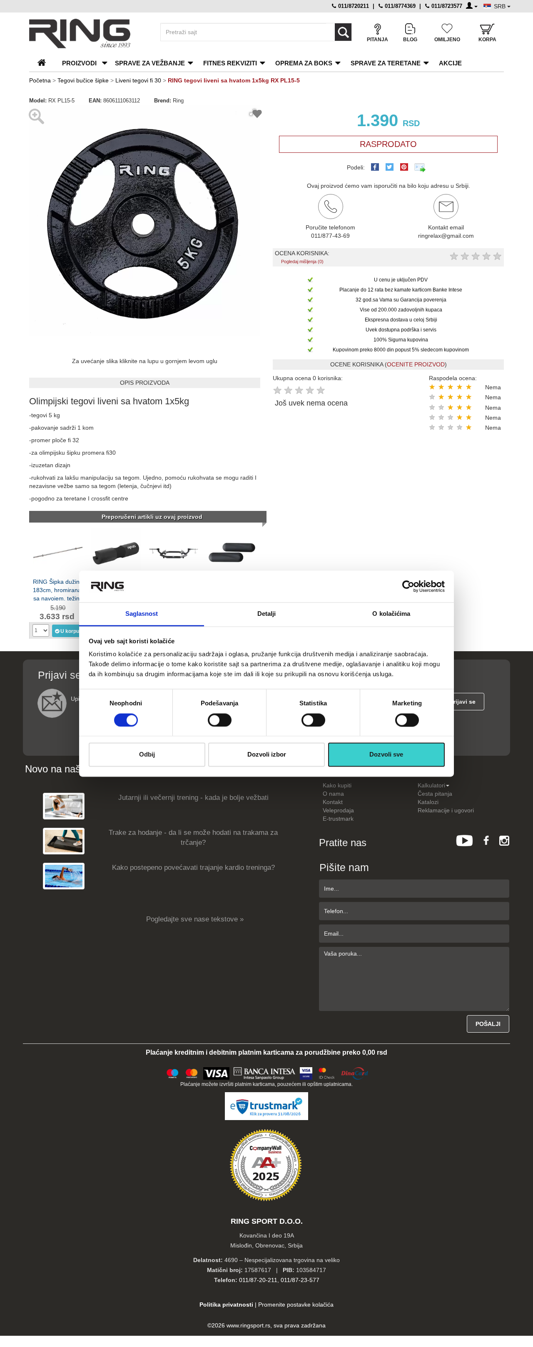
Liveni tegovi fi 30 (138, 80)
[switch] (220, 720)
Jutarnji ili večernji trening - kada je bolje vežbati (193, 798)
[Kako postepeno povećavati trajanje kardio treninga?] (64, 876)
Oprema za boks (303, 63)
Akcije (450, 63)
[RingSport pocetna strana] (45, 63)
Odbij (147, 754)
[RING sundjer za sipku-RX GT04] (116, 551)
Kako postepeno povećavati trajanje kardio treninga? (193, 867)
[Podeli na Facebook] (375, 167)
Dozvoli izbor (266, 754)
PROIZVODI (79, 63)
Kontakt (333, 802)
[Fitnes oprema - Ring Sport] (87, 33)
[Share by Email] (420, 167)
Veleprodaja (338, 810)
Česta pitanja (435, 793)
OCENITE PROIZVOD (416, 364)
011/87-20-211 (258, 1280)
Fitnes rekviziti (230, 63)
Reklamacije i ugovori (446, 810)
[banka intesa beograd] (265, 1072)
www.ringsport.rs (248, 1325)
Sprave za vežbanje (150, 63)
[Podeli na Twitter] (390, 167)
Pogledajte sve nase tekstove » (195, 919)
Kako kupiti (337, 785)
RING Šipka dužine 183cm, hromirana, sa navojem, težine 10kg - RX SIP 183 (58, 589)
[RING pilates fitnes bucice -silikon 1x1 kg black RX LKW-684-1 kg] (232, 551)
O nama (333, 793)
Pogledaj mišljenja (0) (302, 261)
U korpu (69, 631)
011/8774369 (399, 6)
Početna (40, 80)
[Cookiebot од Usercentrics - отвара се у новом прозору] (408, 586)
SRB (500, 6)
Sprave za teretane (386, 63)
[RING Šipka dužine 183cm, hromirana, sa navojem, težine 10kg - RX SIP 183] (58, 551)
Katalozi (428, 802)
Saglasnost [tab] (141, 613)
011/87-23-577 (300, 1280)
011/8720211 (352, 6)
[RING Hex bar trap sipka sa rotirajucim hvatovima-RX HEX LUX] (174, 551)
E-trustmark (338, 818)
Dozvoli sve (386, 754)
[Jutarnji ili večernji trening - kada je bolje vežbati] (64, 806)
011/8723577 (446, 6)
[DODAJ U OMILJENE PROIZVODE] (257, 115)
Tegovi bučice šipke (83, 80)
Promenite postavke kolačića (296, 1304)
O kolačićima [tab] (391, 613)
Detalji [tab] (266, 613)
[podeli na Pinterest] (404, 167)
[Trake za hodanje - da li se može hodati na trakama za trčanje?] (64, 841)
